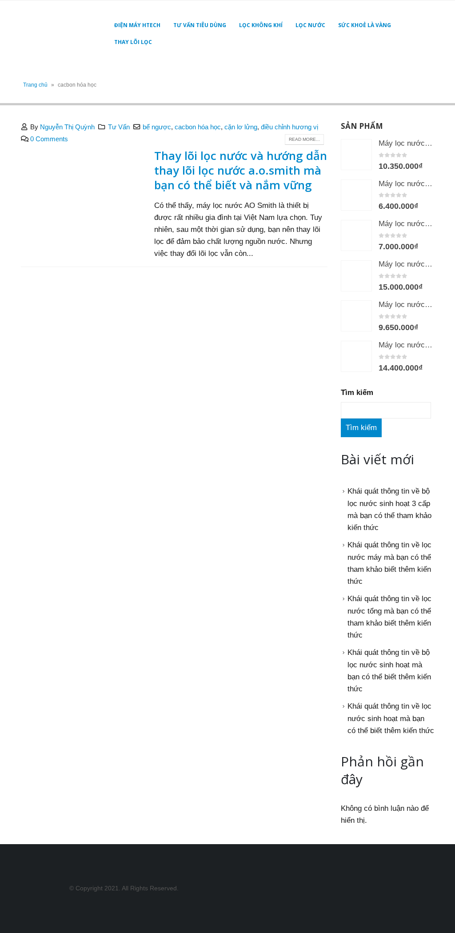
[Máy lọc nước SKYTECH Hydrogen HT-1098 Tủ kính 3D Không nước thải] (356, 275)
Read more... (304, 139)
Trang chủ (35, 85)
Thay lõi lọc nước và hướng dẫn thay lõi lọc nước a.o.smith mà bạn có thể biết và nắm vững (240, 170)
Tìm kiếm (357, 392)
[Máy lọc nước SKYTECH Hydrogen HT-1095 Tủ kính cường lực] (356, 235)
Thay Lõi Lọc (133, 42)
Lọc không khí (261, 25)
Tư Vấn (119, 127)
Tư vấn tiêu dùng (199, 25)
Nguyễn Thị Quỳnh (67, 127)
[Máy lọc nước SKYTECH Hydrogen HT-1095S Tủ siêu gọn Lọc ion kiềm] (356, 154)
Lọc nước (310, 25)
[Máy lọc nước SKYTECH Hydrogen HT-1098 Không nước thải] (356, 356)
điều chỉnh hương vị (289, 127)
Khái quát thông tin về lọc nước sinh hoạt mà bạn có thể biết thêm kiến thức (390, 718)
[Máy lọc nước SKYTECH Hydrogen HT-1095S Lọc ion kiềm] (356, 315)
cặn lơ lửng (240, 127)
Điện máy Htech (137, 25)
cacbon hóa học (198, 127)
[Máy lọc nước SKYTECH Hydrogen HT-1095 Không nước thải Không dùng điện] (356, 195)
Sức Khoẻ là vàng (364, 25)
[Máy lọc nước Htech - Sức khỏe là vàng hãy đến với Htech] (58, 33)
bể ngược (157, 127)
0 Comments (49, 139)
